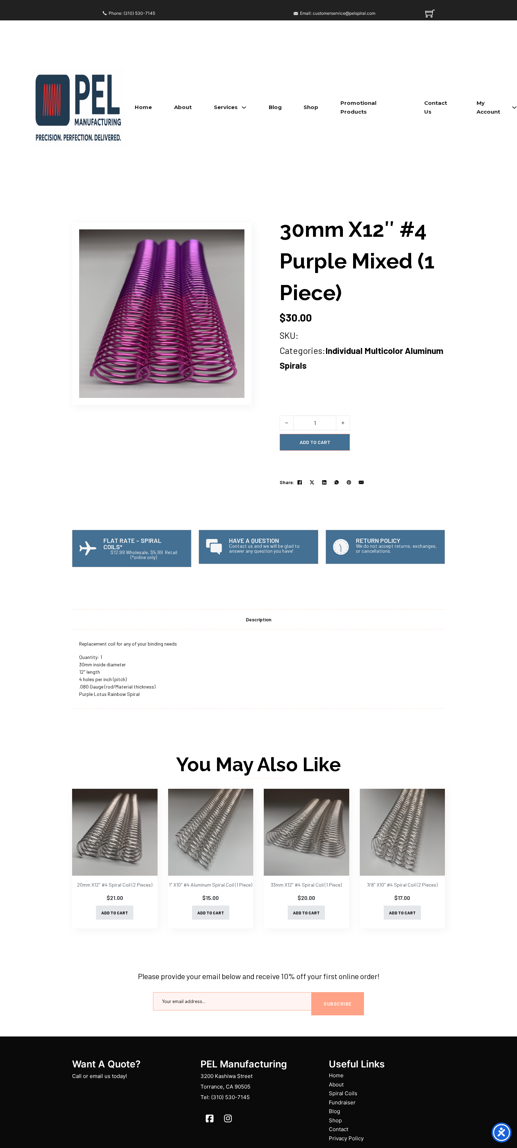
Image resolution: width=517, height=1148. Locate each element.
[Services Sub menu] (244, 107)
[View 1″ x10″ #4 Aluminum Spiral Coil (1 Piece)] (211, 832)
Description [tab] (259, 619)
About (183, 107)
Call (77, 1076)
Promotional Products (358, 107)
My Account (488, 107)
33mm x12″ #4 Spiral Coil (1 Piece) (306, 885)
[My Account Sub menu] (514, 107)
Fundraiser (342, 1102)
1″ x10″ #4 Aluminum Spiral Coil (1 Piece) (210, 885)
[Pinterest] (349, 482)
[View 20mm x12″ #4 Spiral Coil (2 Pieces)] (115, 832)
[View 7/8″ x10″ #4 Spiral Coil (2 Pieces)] (402, 832)
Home (143, 107)
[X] (312, 482)
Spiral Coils (343, 1093)
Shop (311, 107)
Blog (275, 107)
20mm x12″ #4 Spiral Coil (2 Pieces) (114, 885)
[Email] (361, 482)
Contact (338, 1129)
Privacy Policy (346, 1138)
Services (226, 107)
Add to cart (114, 912)
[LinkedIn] (324, 482)
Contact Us (435, 107)
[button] (235, 239)
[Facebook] (299, 482)
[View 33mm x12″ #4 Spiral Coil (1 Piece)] (306, 832)
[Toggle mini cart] (430, 13)
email (96, 1076)
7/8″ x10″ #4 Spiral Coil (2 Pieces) (402, 885)
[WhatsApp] (336, 482)
